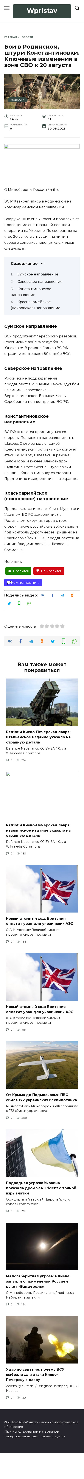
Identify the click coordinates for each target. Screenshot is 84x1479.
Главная (10, 37)
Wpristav (42, 11)
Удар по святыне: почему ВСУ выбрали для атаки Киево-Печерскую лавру (35, 1374)
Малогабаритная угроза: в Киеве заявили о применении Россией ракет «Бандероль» (38, 1281)
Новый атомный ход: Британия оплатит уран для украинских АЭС (39, 921)
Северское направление (39, 282)
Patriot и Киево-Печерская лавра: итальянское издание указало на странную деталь (38, 737)
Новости (26, 37)
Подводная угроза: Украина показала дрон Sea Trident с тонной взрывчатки (41, 1188)
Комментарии (24, 583)
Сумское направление (37, 274)
